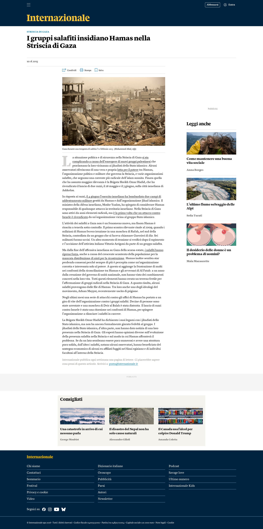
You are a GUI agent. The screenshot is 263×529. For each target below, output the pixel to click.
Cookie (170, 523)
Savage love (176, 472)
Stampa (87, 70)
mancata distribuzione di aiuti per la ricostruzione (93, 258)
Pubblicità (104, 479)
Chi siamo (33, 466)
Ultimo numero (179, 479)
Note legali (161, 523)
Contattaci (34, 472)
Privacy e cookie (37, 492)
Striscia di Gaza (38, 32)
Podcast (174, 466)
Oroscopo (104, 472)
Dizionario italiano (110, 466)
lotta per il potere (128, 170)
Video (31, 499)
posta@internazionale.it (123, 364)
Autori (102, 492)
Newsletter (105, 499)
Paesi (101, 485)
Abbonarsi (212, 5)
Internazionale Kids (182, 485)
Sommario (33, 479)
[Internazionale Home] (41, 456)
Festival (32, 485)
